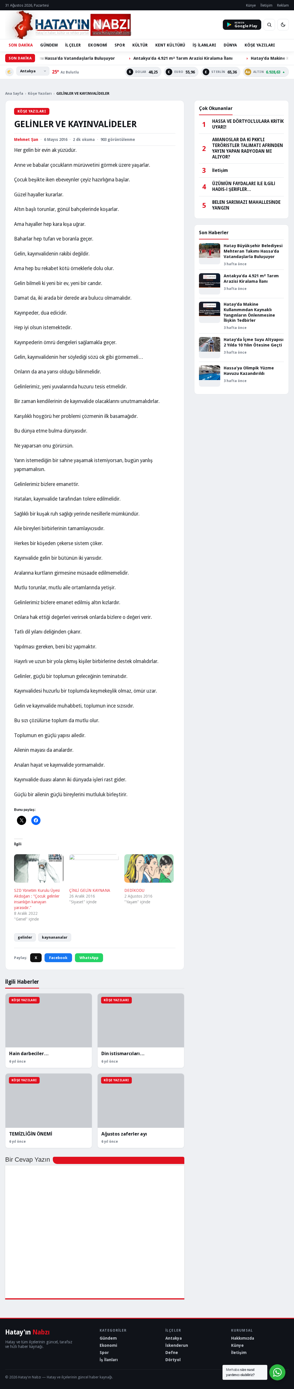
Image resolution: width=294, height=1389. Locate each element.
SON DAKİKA (21, 45)
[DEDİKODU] (149, 868)
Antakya (173, 1338)
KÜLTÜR (140, 45)
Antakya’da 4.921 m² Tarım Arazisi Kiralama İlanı (157, 58)
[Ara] (269, 24)
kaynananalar (54, 937)
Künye (251, 5)
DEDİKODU (134, 890)
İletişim (266, 5)
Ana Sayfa (14, 93)
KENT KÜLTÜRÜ (170, 45)
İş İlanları (109, 1359)
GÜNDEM (49, 45)
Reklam (283, 5)
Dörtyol (173, 1359)
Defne (171, 1352)
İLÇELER (73, 45)
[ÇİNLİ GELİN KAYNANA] (94, 868)
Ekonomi (108, 1345)
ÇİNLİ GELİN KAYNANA (89, 890)
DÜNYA (230, 45)
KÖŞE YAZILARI (260, 45)
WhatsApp (89, 958)
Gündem (108, 1338)
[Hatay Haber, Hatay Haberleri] (68, 24)
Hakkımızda (242, 1338)
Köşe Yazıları (40, 93)
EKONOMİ (97, 45)
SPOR (120, 45)
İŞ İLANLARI (204, 45)
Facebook (58, 958)
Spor (104, 1352)
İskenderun (176, 1345)
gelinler (25, 937)
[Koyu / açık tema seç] (283, 24)
